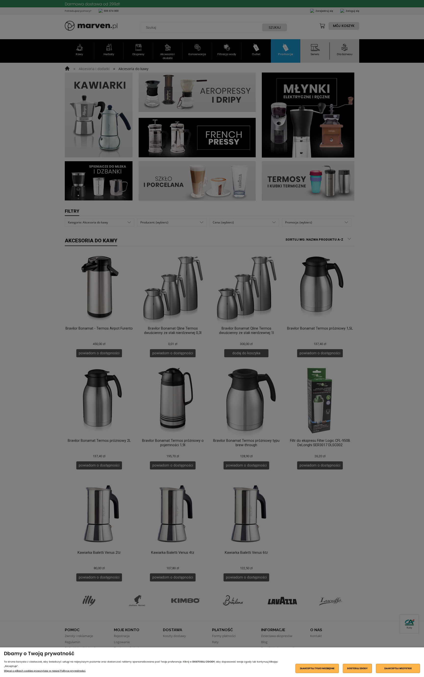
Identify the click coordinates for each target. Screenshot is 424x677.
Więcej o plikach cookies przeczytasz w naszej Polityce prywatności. (45, 671)
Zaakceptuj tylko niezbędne (317, 668)
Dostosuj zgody (357, 668)
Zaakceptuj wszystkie (398, 668)
